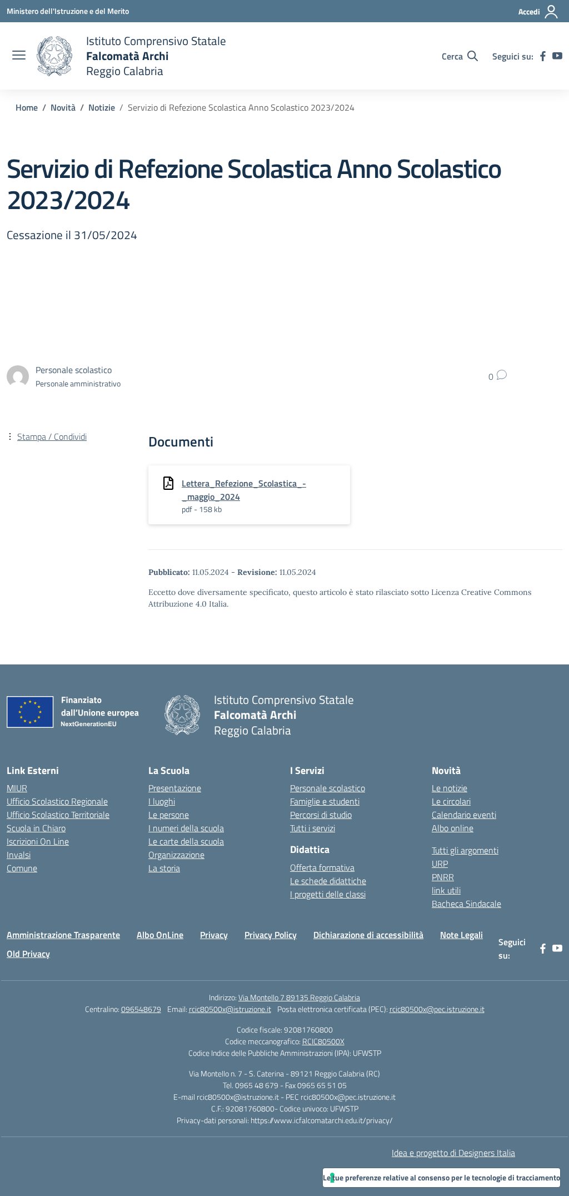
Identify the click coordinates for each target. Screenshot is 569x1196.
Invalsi (19, 854)
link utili (446, 890)
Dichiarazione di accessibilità (368, 934)
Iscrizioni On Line (38, 841)
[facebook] (543, 56)
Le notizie (449, 788)
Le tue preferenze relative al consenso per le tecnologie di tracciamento (441, 1177)
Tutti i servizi (312, 828)
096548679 (141, 1009)
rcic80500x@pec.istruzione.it (437, 1009)
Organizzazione (176, 854)
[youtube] (557, 56)
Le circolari (451, 801)
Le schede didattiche (328, 880)
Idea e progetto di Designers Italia (453, 1152)
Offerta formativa (322, 867)
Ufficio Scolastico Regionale (57, 801)
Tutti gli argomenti (465, 850)
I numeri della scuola (186, 828)
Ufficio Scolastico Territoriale (58, 814)
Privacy (214, 934)
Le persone (168, 814)
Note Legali (461, 934)
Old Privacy (28, 953)
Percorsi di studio (321, 814)
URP (440, 863)
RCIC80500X (323, 1041)
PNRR (443, 877)
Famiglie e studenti (325, 801)
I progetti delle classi (328, 894)
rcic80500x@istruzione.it (230, 1009)
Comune (22, 868)
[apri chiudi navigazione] (19, 56)
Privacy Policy (270, 934)
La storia (164, 868)
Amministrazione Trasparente (63, 934)
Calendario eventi (464, 814)
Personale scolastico (327, 788)
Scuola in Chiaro (36, 828)
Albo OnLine (160, 934)
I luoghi (161, 801)
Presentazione (174, 788)
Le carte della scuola (186, 841)
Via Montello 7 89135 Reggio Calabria (299, 997)
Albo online (452, 828)
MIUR (17, 788)
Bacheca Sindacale (466, 903)
